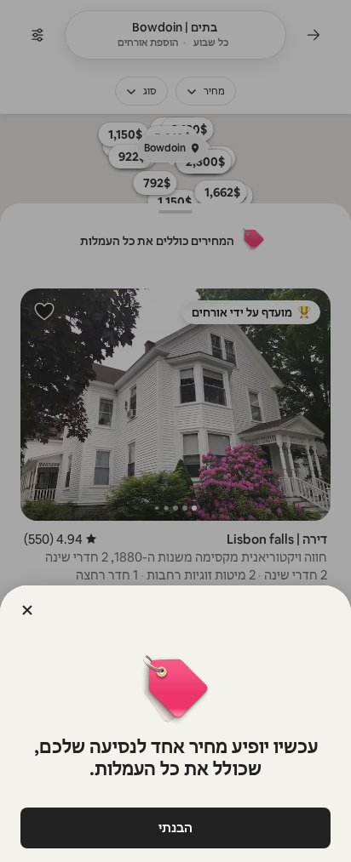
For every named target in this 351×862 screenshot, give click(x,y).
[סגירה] (27, 610)
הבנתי (175, 827)
